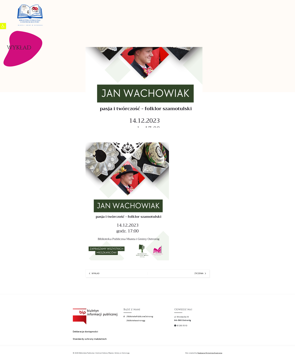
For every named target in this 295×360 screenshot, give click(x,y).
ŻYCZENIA (199, 273)
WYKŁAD (95, 273)
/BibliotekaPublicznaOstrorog (139, 316)
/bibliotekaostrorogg (135, 320)
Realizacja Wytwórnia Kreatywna (210, 353)
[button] (3, 26)
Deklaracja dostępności (85, 331)
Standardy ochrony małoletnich (90, 338)
